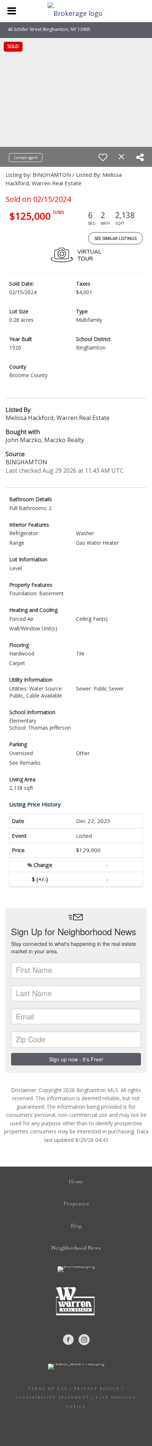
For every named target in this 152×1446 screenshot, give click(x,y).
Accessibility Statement (52, 1398)
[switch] (103, 157)
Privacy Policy (97, 1389)
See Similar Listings (115, 238)
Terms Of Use (48, 1389)
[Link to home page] (76, 11)
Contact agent (26, 157)
